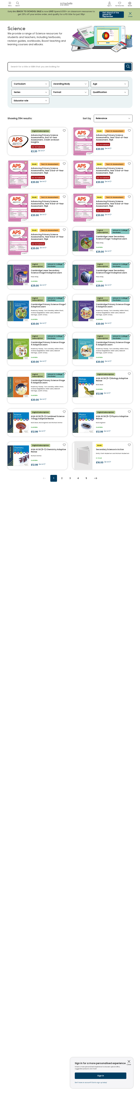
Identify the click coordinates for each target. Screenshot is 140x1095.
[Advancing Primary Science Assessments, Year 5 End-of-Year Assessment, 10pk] (102, 208)
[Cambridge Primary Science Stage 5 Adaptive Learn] (102, 349)
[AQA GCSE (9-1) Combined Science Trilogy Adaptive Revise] (37, 422)
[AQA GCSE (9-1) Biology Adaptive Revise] (102, 387)
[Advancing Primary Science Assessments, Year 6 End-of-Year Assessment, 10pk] (37, 241)
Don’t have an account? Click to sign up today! (91, 1082)
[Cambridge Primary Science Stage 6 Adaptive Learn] (37, 387)
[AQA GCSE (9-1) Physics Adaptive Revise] (102, 422)
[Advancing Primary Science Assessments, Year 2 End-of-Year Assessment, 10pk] (37, 174)
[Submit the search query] (128, 66)
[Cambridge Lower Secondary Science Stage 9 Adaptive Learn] (102, 275)
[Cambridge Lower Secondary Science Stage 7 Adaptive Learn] (102, 241)
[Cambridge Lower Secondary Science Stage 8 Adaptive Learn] (37, 275)
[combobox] (30, 84)
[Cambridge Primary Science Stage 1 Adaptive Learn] (37, 311)
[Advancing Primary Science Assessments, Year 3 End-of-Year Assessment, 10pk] (102, 174)
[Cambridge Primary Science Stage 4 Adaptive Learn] (37, 349)
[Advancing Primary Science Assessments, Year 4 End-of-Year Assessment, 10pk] (37, 208)
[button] (10, 4)
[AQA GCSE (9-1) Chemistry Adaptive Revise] (37, 456)
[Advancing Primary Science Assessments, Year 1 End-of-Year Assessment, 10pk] (102, 141)
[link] (109, 4)
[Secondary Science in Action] (102, 456)
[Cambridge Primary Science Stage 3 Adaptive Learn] (102, 311)
